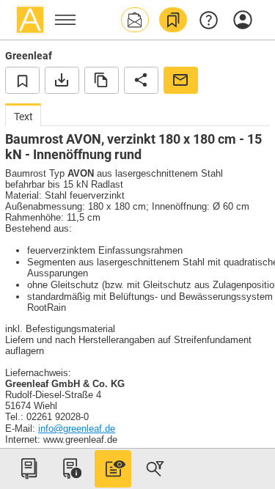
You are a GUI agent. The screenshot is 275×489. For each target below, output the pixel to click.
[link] (173, 19)
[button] (135, 19)
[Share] (141, 80)
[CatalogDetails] (113, 468)
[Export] (62, 80)
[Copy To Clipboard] (101, 80)
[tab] (23, 114)
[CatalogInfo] (70, 468)
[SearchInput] (154, 468)
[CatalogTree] (28, 468)
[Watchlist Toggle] (22, 80)
